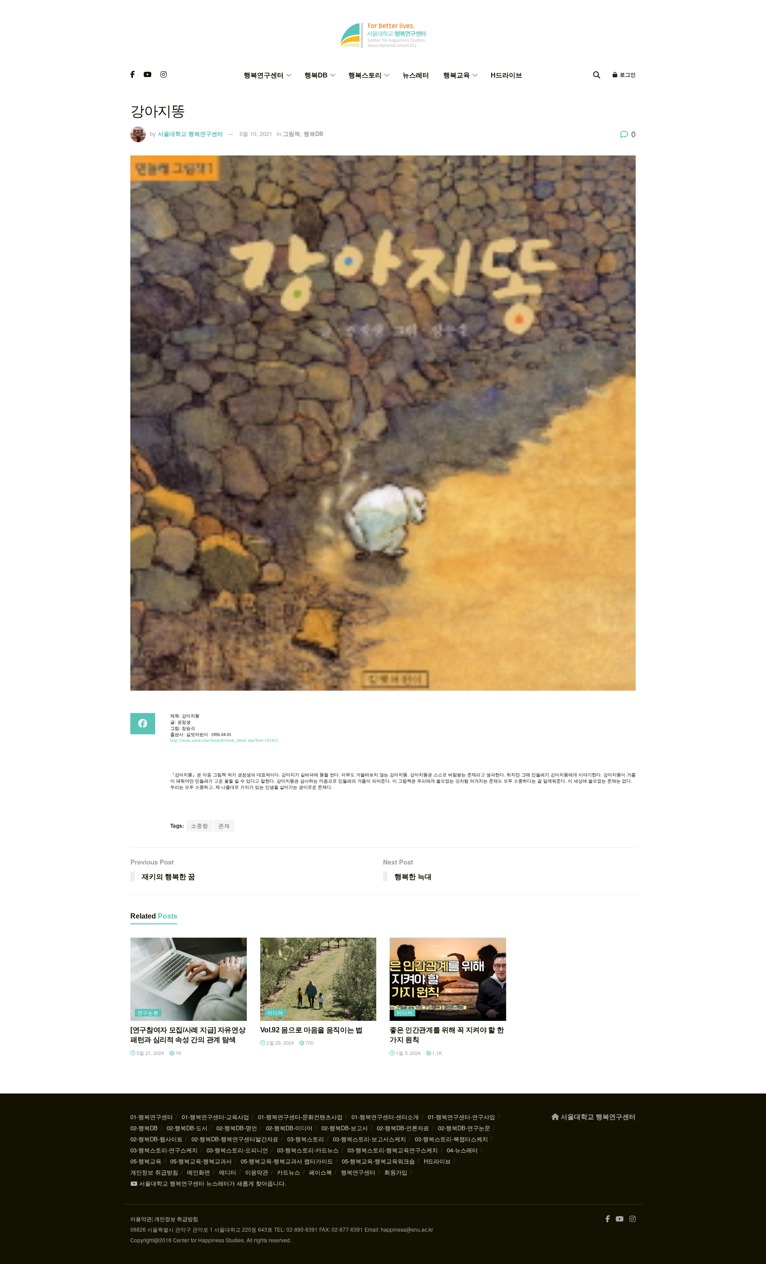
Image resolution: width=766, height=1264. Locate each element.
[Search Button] (596, 75)
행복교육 (456, 75)
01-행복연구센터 (151, 1117)
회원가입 (395, 1172)
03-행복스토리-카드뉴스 (308, 1150)
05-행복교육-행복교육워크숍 (378, 1161)
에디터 (227, 1172)
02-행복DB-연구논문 (464, 1128)
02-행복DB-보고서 (344, 1128)
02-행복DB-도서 (187, 1128)
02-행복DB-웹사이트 (156, 1139)
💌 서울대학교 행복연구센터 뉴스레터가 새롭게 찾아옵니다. (208, 1183)
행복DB (316, 75)
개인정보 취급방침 (154, 1172)
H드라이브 (506, 75)
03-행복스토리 (305, 1139)
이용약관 (256, 1172)
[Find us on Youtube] (148, 75)
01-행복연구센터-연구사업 (461, 1117)
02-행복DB (144, 1128)
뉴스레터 (416, 75)
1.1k (436, 1052)
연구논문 (148, 1012)
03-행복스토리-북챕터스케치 (451, 1139)
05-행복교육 (145, 1161)
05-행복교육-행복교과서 (201, 1161)
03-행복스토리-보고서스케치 (369, 1139)
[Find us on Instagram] (163, 75)
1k (177, 1052)
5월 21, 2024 (149, 1052)
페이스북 (320, 1172)
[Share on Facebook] (142, 723)
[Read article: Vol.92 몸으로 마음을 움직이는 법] (318, 979)
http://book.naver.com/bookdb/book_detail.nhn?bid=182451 (224, 740)
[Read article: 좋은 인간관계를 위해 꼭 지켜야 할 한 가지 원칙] (448, 979)
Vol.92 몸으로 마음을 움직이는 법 (311, 1030)
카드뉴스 (288, 1172)
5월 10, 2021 (255, 133)
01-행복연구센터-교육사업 (215, 1117)
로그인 (627, 75)
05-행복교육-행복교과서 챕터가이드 (287, 1161)
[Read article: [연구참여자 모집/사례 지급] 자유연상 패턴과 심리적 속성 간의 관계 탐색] (188, 979)
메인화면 (198, 1172)
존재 (224, 825)
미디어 (275, 1012)
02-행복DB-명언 (236, 1128)
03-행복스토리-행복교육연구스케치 (393, 1150)
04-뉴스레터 (462, 1150)
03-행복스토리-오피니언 (237, 1150)
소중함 (199, 825)
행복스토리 (365, 75)
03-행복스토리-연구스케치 (164, 1150)
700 (308, 1042)
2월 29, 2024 (279, 1042)
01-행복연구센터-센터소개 (385, 1117)
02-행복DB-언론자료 (403, 1128)
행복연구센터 (264, 75)
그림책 (291, 133)
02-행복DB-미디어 (289, 1128)
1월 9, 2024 (408, 1052)
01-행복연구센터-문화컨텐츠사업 (300, 1117)
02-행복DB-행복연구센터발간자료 (235, 1139)
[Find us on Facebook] (132, 75)
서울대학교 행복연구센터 (190, 133)
